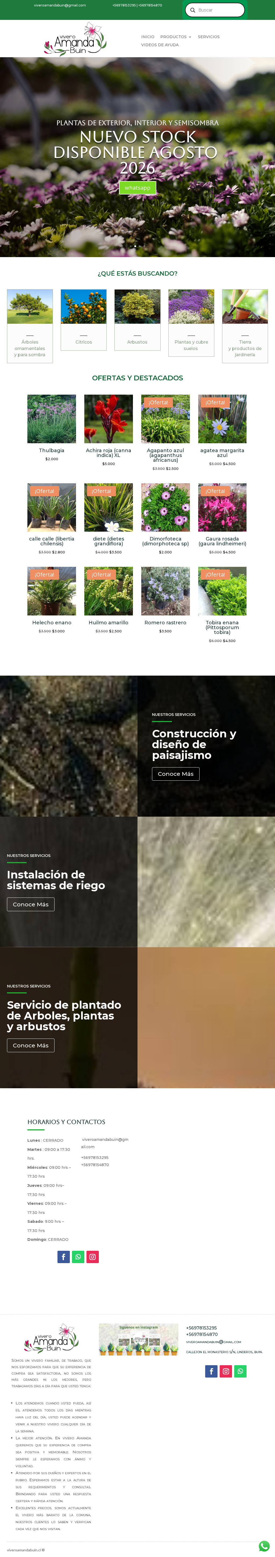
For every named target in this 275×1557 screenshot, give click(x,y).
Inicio (147, 37)
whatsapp (137, 187)
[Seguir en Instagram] (92, 1257)
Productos (173, 37)
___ (30, 334)
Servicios (209, 37)
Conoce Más (176, 773)
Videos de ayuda (160, 45)
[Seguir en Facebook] (63, 1257)
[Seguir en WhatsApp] (78, 1257)
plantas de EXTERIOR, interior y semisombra (137, 123)
